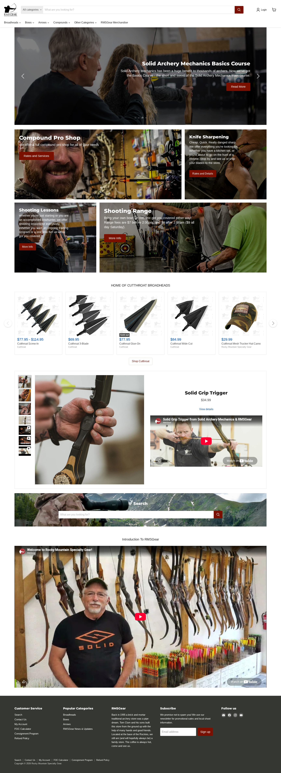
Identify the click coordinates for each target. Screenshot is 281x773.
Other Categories (84, 22)
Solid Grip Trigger (206, 393)
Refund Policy (21, 738)
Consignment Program (26, 733)
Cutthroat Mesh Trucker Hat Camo (241, 343)
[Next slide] (257, 76)
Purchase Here (151, 85)
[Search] (239, 9)
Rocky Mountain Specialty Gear (236, 347)
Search (18, 714)
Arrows (42, 22)
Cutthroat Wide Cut (181, 343)
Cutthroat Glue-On (129, 343)
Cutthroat (21, 347)
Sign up (205, 731)
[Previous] (8, 323)
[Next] (273, 323)
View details (206, 409)
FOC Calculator (22, 728)
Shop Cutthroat (140, 361)
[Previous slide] (23, 76)
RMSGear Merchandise (114, 22)
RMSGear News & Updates (78, 728)
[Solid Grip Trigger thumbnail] (24, 381)
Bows (28, 22)
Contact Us (20, 719)
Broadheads (11, 22)
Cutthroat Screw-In (28, 343)
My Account (20, 724)
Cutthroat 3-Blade (78, 343)
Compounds (60, 22)
